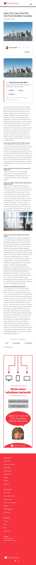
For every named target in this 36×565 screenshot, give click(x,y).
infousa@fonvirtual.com (10, 540)
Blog (13, 19)
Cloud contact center (9, 496)
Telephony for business (10, 502)
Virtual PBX (7, 461)
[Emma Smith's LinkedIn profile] (19, 48)
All (7, 343)
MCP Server (7, 512)
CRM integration (8, 509)
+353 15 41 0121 (8, 538)
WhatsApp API (7, 471)
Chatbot (6, 477)
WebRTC (6, 506)
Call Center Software (9, 464)
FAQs (5, 524)
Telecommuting (8, 499)
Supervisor (7, 484)
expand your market (9, 262)
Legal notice (7, 531)
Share (27, 52)
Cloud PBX (7, 492)
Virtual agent (7, 467)
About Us (6, 521)
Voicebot (6, 480)
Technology (17, 343)
